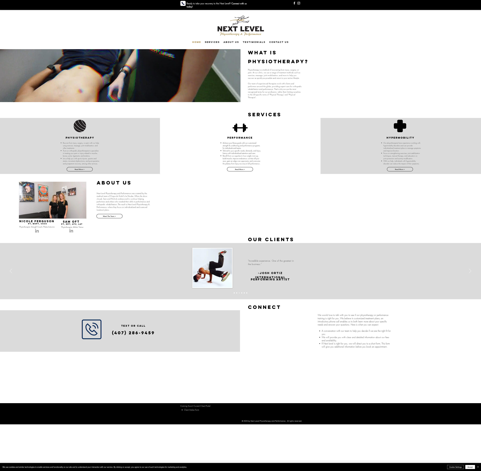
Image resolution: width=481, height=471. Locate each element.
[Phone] (183, 3)
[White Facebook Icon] (294, 3)
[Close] (477, 467)
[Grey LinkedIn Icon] (37, 230)
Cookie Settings (455, 467)
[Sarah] (241, 292)
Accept (470, 467)
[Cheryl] (246, 292)
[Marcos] (234, 292)
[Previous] (11, 271)
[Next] (470, 271)
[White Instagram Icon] (299, 3)
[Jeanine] (236, 292)
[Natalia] (244, 292)
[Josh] (239, 292)
